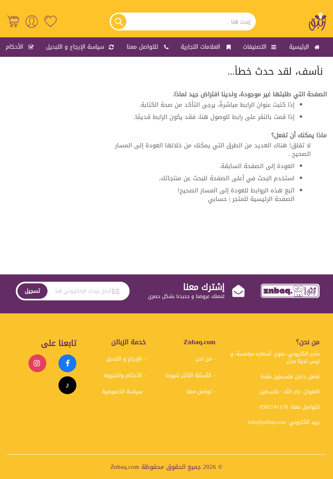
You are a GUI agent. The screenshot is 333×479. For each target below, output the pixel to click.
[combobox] (183, 21)
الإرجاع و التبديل (124, 359)
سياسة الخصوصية (122, 391)
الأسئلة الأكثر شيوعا (189, 375)
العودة (285, 166)
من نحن (203, 359)
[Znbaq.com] (318, 21)
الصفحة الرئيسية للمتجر (263, 199)
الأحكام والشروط (123, 375)
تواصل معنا (199, 391)
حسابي (217, 199)
